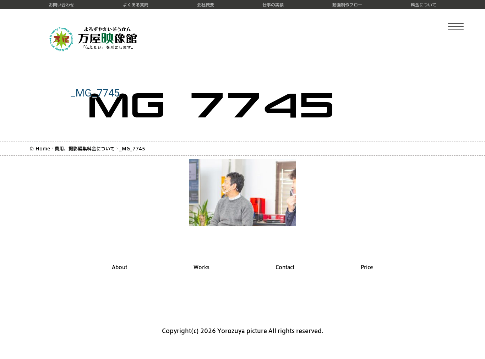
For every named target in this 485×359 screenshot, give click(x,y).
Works (201, 267)
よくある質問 (135, 4)
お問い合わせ (61, 4)
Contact (285, 267)
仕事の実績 (273, 4)
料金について (423, 4)
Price (367, 267)
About (119, 267)
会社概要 (205, 4)
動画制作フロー (347, 4)
